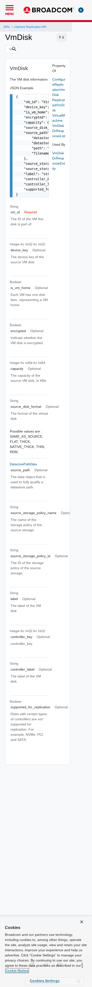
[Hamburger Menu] (9, 7)
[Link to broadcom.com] (49, 10)
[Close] (81, 921)
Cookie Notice (16, 971)
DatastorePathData (23, 464)
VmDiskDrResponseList (58, 131)
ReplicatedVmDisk (58, 105)
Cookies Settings (45, 981)
